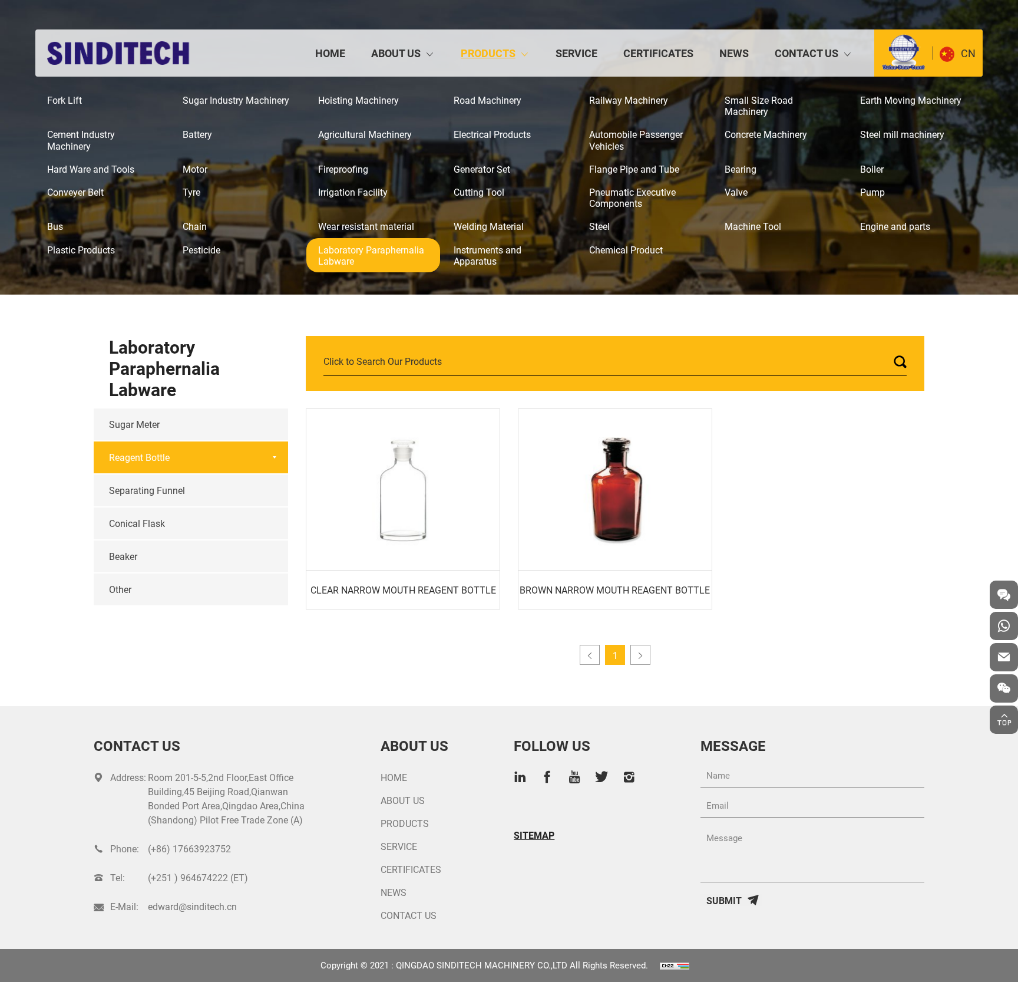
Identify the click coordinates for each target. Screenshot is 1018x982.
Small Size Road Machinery (759, 105)
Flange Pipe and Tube (634, 169)
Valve (736, 192)
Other (120, 589)
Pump (872, 192)
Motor (195, 169)
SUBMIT (724, 900)
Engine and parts (895, 226)
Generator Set (482, 169)
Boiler (872, 169)
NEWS (734, 53)
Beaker (123, 556)
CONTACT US (806, 53)
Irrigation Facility (353, 192)
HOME (330, 53)
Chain (195, 226)
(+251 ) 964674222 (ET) (198, 877)
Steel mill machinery (902, 134)
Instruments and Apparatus (487, 255)
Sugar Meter (134, 424)
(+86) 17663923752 (189, 848)
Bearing (740, 169)
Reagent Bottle (139, 457)
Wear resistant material (366, 226)
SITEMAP (534, 835)
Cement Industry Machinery (81, 139)
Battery (197, 134)
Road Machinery (487, 100)
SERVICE (576, 53)
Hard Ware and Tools (90, 169)
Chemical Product (626, 249)
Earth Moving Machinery (910, 100)
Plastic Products (81, 249)
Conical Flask (137, 523)
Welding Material (489, 226)
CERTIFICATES (658, 53)
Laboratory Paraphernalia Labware (371, 255)
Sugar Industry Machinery (236, 100)
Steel (599, 226)
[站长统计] (674, 965)
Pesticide (201, 249)
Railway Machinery (628, 100)
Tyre (191, 192)
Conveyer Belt (75, 192)
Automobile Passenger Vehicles (636, 139)
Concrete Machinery (766, 134)
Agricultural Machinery (365, 134)
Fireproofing (343, 169)
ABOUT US (396, 53)
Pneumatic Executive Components (632, 197)
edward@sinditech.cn (192, 906)
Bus (55, 226)
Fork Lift (64, 100)
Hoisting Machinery (358, 100)
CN (968, 53)
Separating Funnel (147, 490)
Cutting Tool (479, 192)
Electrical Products (492, 134)
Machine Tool (753, 226)
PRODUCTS (488, 53)
